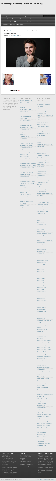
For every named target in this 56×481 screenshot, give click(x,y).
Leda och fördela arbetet (25, 187)
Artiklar (38, 117)
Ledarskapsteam (40, 302)
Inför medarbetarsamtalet (42, 200)
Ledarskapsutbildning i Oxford (43, 345)
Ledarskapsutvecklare (41, 360)
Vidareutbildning (40, 441)
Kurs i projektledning (24, 105)
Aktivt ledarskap (40, 106)
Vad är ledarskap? (23, 111)
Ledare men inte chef (24, 196)
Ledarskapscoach (40, 247)
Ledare (38, 220)
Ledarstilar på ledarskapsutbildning (27, 152)
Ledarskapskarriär (40, 267)
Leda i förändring (40, 215)
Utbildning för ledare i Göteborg (43, 425)
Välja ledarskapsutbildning (25, 120)
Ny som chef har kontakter (25, 141)
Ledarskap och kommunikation (43, 235)
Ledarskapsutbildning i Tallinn (43, 354)
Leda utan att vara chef (42, 218)
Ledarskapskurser (40, 273)
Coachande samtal (41, 175)
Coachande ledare (40, 169)
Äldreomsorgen (40, 108)
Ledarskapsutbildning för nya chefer (27, 181)
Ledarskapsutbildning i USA (26, 129)
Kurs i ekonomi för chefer (25, 194)
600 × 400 (16, 35)
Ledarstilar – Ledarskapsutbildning (44, 372)
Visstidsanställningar (24, 176)
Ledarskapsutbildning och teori (26, 145)
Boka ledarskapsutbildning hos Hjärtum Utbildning (12, 24)
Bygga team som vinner (25, 174)
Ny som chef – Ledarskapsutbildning (10, 21)
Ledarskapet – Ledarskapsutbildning (44, 240)
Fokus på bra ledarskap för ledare (27, 172)
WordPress (52, 479)
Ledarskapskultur (40, 269)
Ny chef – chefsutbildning (42, 387)
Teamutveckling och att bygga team (44, 423)
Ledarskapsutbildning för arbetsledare (28, 163)
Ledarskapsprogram (41, 285)
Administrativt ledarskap (42, 102)
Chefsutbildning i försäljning (42, 162)
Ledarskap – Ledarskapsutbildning (44, 233)
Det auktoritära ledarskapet (25, 170)
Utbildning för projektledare (42, 430)
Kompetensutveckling (24, 136)
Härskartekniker (23, 134)
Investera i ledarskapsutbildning (43, 202)
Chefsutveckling (40, 166)
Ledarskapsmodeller (41, 278)
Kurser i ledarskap (41, 213)
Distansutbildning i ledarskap (43, 180)
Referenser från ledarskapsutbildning (44, 414)
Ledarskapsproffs (40, 280)
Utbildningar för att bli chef (25, 102)
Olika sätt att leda (40, 396)
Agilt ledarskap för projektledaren (44, 104)
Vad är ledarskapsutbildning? (20, 16)
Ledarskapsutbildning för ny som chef (28, 165)
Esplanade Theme (44, 479)
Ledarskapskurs (40, 271)
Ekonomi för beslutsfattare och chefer (28, 114)
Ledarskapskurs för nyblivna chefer (27, 179)
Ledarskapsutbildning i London (43, 342)
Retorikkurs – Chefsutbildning (43, 416)
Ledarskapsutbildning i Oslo (26, 125)
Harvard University (24, 123)
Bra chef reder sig (40, 137)
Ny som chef (39, 389)
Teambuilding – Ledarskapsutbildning (44, 421)
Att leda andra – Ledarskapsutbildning (26, 19)
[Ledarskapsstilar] (28, 53)
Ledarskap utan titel (41, 238)
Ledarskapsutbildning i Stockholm (44, 347)
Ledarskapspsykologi (41, 287)
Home (11, 30)
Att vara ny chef (23, 118)
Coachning (39, 177)
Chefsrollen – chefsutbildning (43, 155)
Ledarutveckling (40, 376)
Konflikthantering (40, 209)
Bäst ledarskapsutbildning (42, 128)
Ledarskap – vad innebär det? (26, 100)
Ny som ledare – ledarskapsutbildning (45, 394)
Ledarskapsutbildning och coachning (44, 356)
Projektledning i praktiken (42, 412)
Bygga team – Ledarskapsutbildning (44, 144)
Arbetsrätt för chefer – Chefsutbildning (45, 115)
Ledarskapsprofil (23, 138)
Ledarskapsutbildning (6, 16)
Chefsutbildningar (40, 164)
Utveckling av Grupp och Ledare (26, 143)
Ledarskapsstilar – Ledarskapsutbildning (21, 30)
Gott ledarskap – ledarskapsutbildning (45, 193)
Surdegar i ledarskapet (24, 132)
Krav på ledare (23, 107)
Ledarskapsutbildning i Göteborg (26, 127)
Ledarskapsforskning (41, 264)
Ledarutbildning (40, 374)
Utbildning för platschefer (42, 427)
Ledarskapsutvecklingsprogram (43, 367)
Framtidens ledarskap (41, 191)
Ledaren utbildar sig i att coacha (43, 227)
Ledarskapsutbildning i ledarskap (44, 340)
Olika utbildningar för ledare (25, 109)
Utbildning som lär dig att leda (43, 436)
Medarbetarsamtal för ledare (43, 378)
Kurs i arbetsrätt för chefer (25, 199)
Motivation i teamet (41, 385)
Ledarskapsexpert (40, 253)
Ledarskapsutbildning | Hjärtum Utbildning (22, 3)
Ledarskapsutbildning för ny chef (27, 167)
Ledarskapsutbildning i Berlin (43, 334)
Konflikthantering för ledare (42, 211)
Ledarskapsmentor (41, 276)
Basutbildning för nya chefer (27, 21)
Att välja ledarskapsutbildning (8, 19)
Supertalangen (40, 418)
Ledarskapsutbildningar (42, 358)
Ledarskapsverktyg (41, 369)
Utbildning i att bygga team (25, 116)
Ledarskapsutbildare (41, 314)
